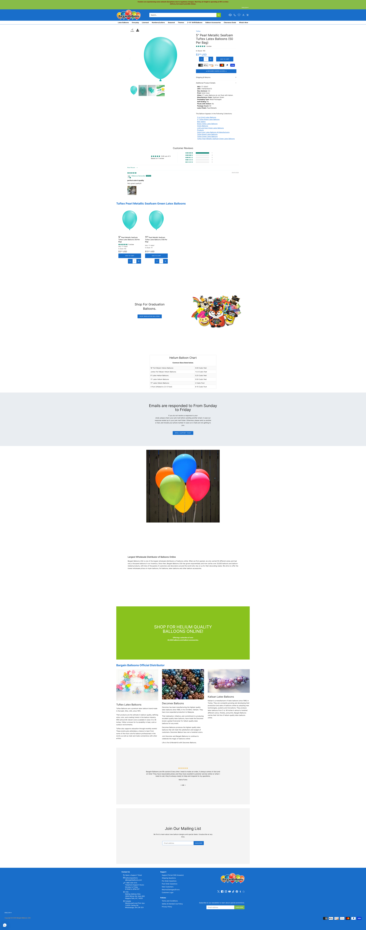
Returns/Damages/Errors (171, 890)
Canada (128, 901)
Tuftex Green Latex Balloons (207, 136)
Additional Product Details (205, 83)
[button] (189, 153)
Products (200, 130)
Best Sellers (201, 122)
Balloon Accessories (213, 22)
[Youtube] (229, 891)
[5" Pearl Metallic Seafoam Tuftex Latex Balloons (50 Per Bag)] (129, 220)
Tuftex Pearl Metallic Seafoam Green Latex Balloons (216, 139)
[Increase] (210, 59)
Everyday (135, 22)
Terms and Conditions (170, 901)
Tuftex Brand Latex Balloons (207, 134)
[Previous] (132, 58)
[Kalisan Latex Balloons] (229, 681)
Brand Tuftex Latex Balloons (207, 124)
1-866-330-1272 (131, 883)
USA (126, 892)
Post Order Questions (169, 884)
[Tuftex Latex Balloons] (137, 685)
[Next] (188, 58)
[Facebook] (222, 891)
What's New (243, 22)
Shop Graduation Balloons (150, 316)
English (244, 7)
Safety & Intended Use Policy (172, 904)
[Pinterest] (237, 891)
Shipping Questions (169, 878)
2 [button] (183, 785)
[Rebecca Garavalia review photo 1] (131, 190)
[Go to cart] (247, 15)
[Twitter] (218, 891)
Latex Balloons (123, 22)
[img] (131, 173)
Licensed (145, 22)
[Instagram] (226, 891)
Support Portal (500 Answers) (173, 875)
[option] (160, 58)
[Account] (243, 15)
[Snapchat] (243, 891)
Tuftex (198, 31)
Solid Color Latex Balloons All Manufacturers (213, 132)
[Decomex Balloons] (183, 684)
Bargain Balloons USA (24, 918)
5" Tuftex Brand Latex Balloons (208, 119)
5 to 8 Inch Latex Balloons (206, 117)
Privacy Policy (167, 907)
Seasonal (171, 22)
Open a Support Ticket (183, 433)
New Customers (167, 887)
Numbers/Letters (158, 22)
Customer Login (167, 892)
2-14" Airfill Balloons (194, 22)
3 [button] (185, 785)
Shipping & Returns (203, 77)
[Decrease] (201, 59)
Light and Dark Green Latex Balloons (210, 128)
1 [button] (181, 785)
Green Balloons (202, 126)
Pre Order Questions (169, 881)
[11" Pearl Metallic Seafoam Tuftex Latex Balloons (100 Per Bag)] (156, 220)
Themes (181, 22)
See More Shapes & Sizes (216, 71)
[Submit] (218, 15)
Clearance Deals (230, 22)
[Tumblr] (240, 891)
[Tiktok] (233, 891)
